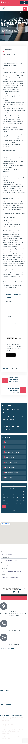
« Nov (13, 510)
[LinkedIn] (16, 368)
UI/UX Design (8, 477)
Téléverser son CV (11, 335)
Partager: (6, 368)
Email (7, 308)
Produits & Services (9, 457)
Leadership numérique (9, 416)
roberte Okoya (11, 54)
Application (6, 409)
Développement (14, 412)
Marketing (20, 416)
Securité (5, 419)
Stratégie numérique (8, 423)
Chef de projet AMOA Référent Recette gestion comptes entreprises (12, 718)
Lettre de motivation (12, 324)
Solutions (12, 419)
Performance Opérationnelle (12, 452)
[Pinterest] (14, 368)
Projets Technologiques (10, 462)
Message (4, 574)
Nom (2, 551)
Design (5, 412)
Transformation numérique (10, 429)
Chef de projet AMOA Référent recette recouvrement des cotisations (12, 731)
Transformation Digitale (11, 472)
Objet (3, 563)
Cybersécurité (8, 442)
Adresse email (5, 557)
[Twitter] (12, 368)
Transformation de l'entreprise (11, 426)
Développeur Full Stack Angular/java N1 (9, 725)
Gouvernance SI (8, 447)
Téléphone (9, 316)
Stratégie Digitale (9, 467)
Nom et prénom (10, 301)
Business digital (16, 409)
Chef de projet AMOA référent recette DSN (11, 737)
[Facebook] (10, 368)
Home (4, 29)
